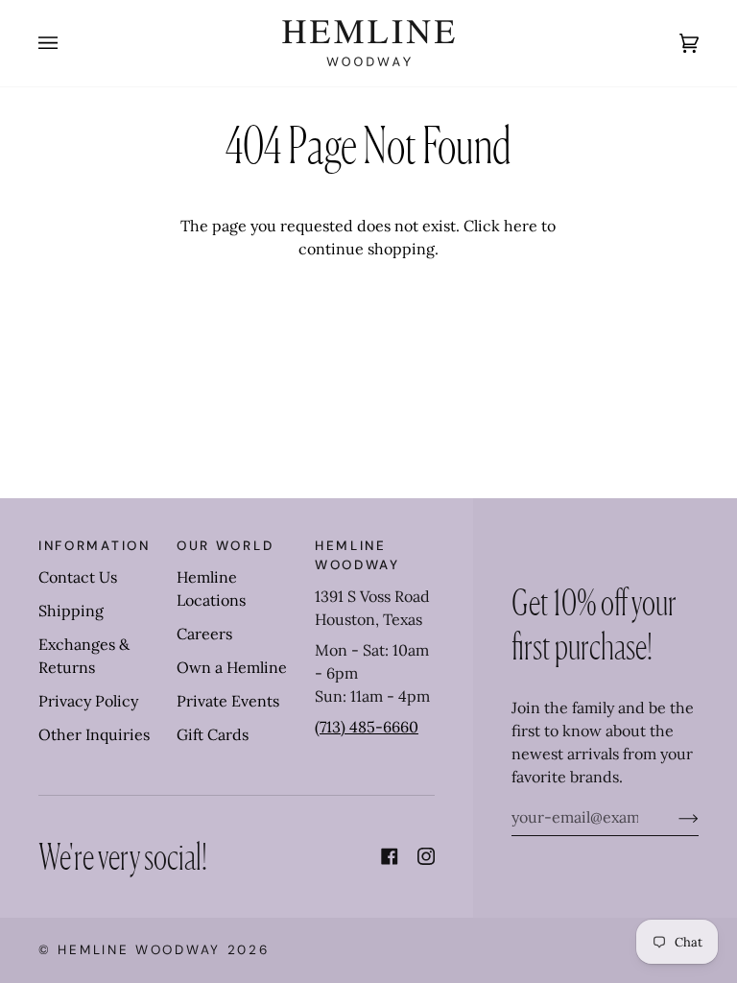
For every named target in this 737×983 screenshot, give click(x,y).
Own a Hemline (232, 667)
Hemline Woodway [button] (357, 555)
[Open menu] (67, 43)
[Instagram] (426, 856)
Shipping (71, 610)
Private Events (228, 700)
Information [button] (94, 546)
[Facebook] (389, 856)
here (520, 225)
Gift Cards (213, 734)
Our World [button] (225, 546)
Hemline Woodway (139, 950)
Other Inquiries (94, 734)
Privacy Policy (88, 700)
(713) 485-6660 (366, 726)
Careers (204, 633)
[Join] (673, 817)
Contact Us (77, 577)
